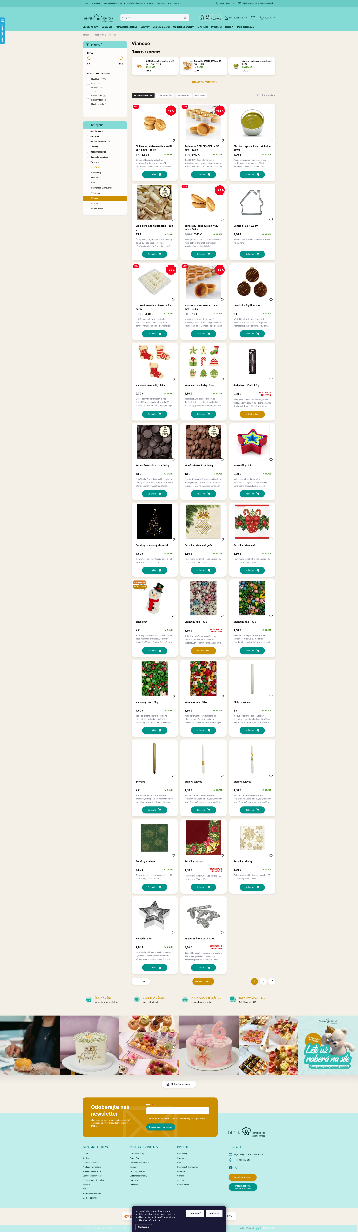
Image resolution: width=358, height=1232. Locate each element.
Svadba (94, 177)
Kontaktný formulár (242, 1177)
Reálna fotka (98, 96)
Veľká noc (95, 193)
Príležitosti (95, 167)
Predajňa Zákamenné (136, 3)
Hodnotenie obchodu (92, 1193)
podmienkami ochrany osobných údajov (188, 1118)
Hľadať (185, 18)
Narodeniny (96, 172)
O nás (85, 3)
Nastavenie (143, 1227)
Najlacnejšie (165, 95)
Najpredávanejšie (143, 95)
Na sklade (98, 79)
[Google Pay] (228, 1216)
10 (272, 981)
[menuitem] (91, 27)
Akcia (95, 83)
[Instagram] (236, 1167)
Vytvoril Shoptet (247, 1228)
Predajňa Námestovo (113, 3)
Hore (143, 981)
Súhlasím (214, 1213)
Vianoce (94, 198)
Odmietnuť (195, 1213)
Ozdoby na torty (97, 131)
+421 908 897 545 (242, 1160)
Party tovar (95, 162)
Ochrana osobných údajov (94, 1180)
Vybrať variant (252, 414)
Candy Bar (95, 136)
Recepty (86, 1185)
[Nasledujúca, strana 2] (263, 981)
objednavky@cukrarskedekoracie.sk (249, 1154)
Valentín (94, 203)
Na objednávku (99, 104)
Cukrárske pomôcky (99, 157)
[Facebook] (231, 1167)
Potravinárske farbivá (100, 141)
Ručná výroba (98, 100)
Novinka (96, 87)
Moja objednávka (90, 1198)
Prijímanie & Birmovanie (101, 188)
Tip (93, 91)
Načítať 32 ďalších (203, 981)
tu (160, 1220)
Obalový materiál (98, 152)
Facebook (174, 3)
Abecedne (200, 95)
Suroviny (94, 147)
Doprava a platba (90, 1163)
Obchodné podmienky (92, 1176)
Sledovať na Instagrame (181, 1084)
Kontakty (96, 3)
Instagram (161, 3)
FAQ (151, 3)
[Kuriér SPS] (130, 1216)
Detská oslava (97, 208)
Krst (93, 183)
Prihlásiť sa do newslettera (160, 1127)
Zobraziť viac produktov (203, 82)
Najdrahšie (183, 95)
